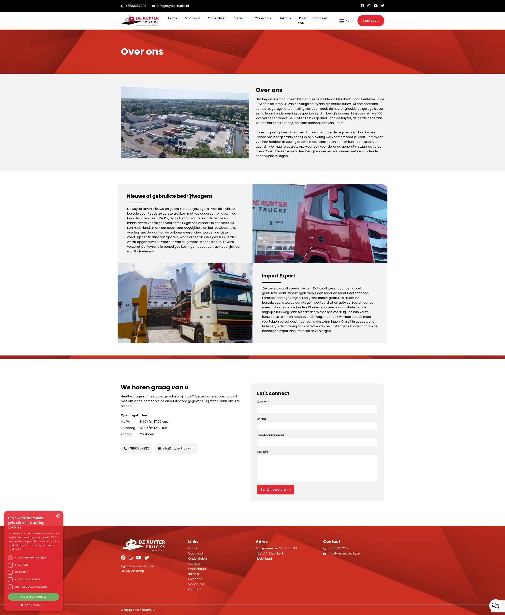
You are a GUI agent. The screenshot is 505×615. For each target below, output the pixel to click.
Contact (194, 589)
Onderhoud (263, 18)
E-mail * (263, 418)
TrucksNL (147, 610)
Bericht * (264, 451)
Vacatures (319, 18)
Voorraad (192, 18)
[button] (33, 605)
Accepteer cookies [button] (34, 596)
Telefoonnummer (270, 435)
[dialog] (33, 561)
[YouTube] (376, 5)
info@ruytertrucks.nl (173, 6)
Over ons (302, 20)
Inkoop (285, 18)
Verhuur (240, 18)
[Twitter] (382, 5)
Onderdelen (217, 18)
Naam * (263, 402)
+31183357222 (135, 6)
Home (172, 18)
